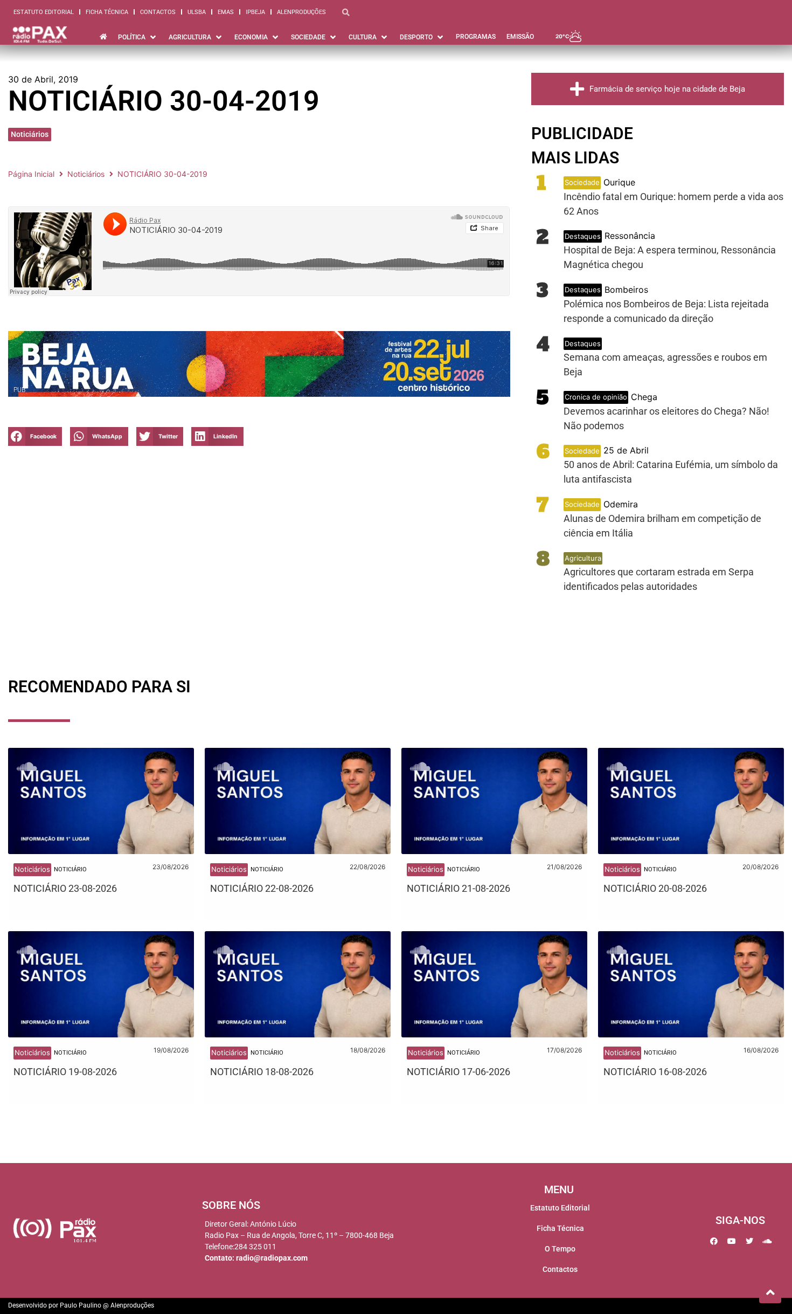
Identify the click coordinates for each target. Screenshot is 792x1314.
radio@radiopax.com (272, 1258)
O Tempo (560, 1248)
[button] (35, 436)
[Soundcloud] (767, 1241)
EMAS (226, 12)
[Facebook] (713, 1241)
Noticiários (29, 134)
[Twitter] (749, 1241)
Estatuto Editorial (43, 12)
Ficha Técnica (107, 12)
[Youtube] (731, 1241)
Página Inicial (31, 173)
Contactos (158, 12)
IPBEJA (255, 12)
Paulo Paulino (80, 1305)
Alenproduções (301, 12)
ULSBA (196, 12)
